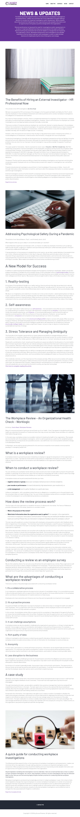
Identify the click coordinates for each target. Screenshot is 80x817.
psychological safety (62, 272)
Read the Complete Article (13, 792)
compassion (18, 316)
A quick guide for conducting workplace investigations (31, 756)
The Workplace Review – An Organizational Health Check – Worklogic (38, 420)
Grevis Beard (15, 427)
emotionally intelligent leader (14, 324)
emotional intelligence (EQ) (37, 319)
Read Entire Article (11, 182)
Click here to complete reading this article (18, 366)
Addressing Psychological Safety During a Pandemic (39, 234)
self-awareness (37, 309)
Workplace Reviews (25, 427)
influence (31, 312)
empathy (55, 310)
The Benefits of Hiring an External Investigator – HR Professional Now (39, 101)
